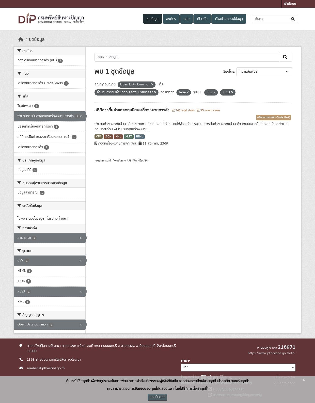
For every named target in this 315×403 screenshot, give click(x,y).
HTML (139, 137)
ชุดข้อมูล (152, 18)
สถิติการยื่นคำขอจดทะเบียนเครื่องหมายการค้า (132, 110)
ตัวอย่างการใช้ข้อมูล (229, 18)
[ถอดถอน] (152, 85)
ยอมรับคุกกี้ (157, 397)
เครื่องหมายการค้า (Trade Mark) (273, 117)
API (129, 160)
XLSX (129, 137)
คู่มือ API (143, 160)
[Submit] (293, 19)
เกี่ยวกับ (202, 18)
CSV (98, 137)
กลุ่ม (186, 18)
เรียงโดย (228, 71)
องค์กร (171, 18)
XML (118, 137)
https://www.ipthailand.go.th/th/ (272, 353)
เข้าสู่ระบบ (290, 3)
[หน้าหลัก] (20, 39)
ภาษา (185, 360)
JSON (108, 137)
